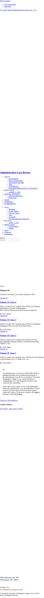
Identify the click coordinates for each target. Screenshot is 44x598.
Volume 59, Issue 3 (8, 320)
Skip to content (5, 1)
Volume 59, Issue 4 (8, 302)
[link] (10, 4)
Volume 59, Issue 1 (8, 353)
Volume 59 (3, 298)
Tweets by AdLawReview (9, 400)
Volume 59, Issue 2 (8, 335)
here (36, 392)
